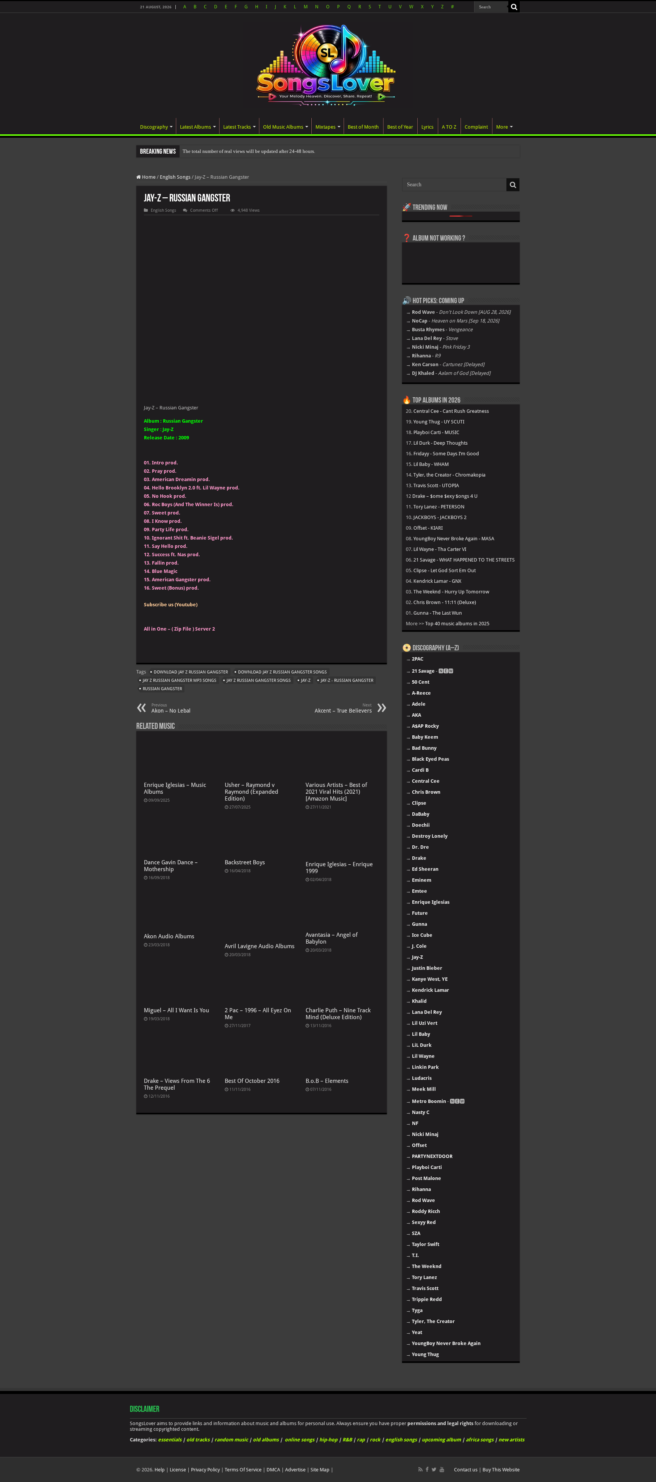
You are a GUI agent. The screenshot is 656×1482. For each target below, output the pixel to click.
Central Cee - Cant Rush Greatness (451, 411)
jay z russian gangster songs (259, 680)
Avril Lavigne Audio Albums (260, 946)
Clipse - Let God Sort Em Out (444, 570)
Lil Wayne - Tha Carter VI (439, 549)
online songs (299, 1440)
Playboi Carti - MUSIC (436, 432)
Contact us (466, 1470)
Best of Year (400, 127)
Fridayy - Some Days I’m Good (446, 453)
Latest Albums (195, 127)
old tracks (198, 1440)
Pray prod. (164, 471)
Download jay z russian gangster (191, 672)
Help (160, 1470)
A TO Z (449, 127)
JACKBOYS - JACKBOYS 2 (440, 517)
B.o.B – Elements (327, 1081)
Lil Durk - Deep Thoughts (440, 443)
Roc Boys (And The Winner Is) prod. (192, 504)
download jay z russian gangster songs (282, 672)
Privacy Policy (205, 1470)
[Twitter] (434, 1469)
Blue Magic (164, 571)
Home (148, 177)
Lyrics (427, 127)
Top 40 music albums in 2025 (457, 623)
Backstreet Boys (245, 862)
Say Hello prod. (170, 546)
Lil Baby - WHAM (431, 464)
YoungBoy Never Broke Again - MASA (453, 538)
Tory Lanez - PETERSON (438, 507)
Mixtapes (325, 127)
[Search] (514, 7)
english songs (401, 1440)
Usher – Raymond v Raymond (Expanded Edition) (251, 792)
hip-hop (328, 1440)
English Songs (175, 177)
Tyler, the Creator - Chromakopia (449, 475)
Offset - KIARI (428, 528)
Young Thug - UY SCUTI (438, 422)
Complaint (476, 127)
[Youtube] (442, 1469)
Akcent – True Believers (343, 708)
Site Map (320, 1470)
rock (375, 1440)
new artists (511, 1440)
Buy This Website (501, 1470)
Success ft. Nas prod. (176, 554)
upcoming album (441, 1440)
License (178, 1470)
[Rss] (420, 1469)
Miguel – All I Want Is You (176, 1010)
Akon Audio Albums (169, 936)
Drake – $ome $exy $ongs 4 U (445, 496)
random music (231, 1440)
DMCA (273, 1470)
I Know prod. (167, 521)
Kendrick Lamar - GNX (437, 581)
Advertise (295, 1470)
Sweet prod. (166, 513)
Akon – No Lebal (171, 708)
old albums (266, 1440)
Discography (154, 127)
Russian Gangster (162, 688)
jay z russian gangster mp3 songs (179, 680)
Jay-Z (306, 680)
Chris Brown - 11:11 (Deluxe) (444, 602)
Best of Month (363, 127)
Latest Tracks (237, 127)
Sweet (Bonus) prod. (175, 588)
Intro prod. (165, 463)
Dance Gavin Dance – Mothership (171, 866)
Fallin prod (164, 563)
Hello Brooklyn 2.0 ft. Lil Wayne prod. (196, 488)
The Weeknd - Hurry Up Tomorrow (451, 592)
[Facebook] (427, 1469)
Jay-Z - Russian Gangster (347, 680)
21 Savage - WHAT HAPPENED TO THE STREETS (464, 560)
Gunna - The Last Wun (437, 613)
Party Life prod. (170, 529)
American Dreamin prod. (181, 479)
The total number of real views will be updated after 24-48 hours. (249, 151)
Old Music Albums (283, 127)
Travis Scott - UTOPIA (436, 485)
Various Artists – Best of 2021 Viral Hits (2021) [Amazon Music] (336, 792)
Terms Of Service (243, 1470)
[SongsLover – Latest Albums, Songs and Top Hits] (328, 64)
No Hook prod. (169, 496)
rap (361, 1440)
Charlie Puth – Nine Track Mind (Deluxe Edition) (338, 1014)
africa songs (480, 1440)
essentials (169, 1440)
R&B (347, 1440)
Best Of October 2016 (252, 1081)
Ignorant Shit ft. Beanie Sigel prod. (192, 538)
